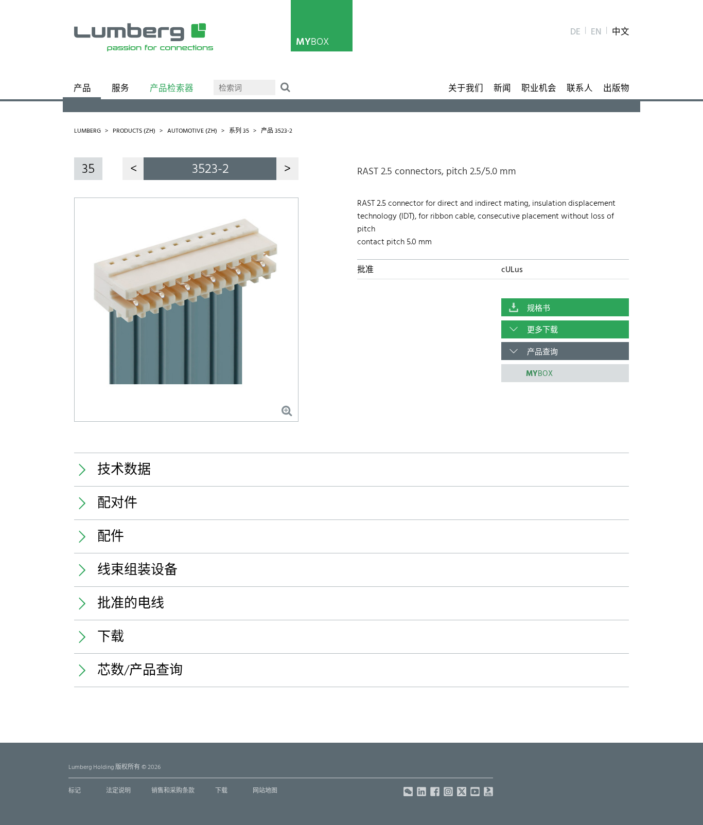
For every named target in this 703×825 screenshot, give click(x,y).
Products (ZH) (134, 131)
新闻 (502, 89)
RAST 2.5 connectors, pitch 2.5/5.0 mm (436, 172)
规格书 (538, 308)
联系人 (580, 89)
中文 (620, 32)
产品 (82, 89)
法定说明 (118, 791)
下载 (221, 791)
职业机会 (538, 89)
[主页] (143, 37)
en (596, 32)
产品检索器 (172, 89)
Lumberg (87, 131)
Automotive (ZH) (192, 131)
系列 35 (239, 131)
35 (88, 169)
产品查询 (542, 352)
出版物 (616, 89)
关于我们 (465, 89)
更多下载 (542, 330)
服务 (120, 89)
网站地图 (265, 791)
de (575, 32)
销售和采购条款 (173, 791)
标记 (74, 791)
